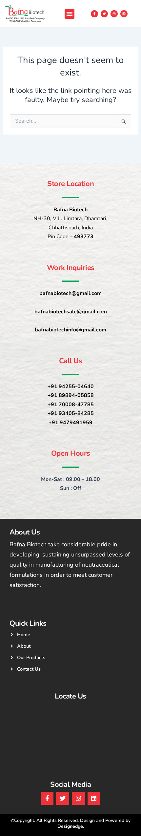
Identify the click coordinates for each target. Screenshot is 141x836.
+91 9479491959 (70, 422)
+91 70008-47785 (71, 404)
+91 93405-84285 (71, 413)
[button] (69, 14)
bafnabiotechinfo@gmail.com (70, 329)
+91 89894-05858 (71, 395)
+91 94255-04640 (71, 386)
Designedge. (70, 826)
